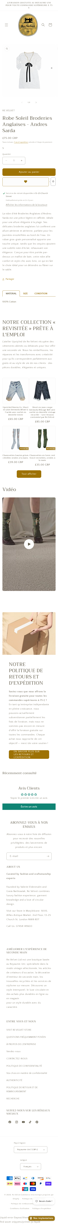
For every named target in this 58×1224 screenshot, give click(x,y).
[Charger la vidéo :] (29, 544)
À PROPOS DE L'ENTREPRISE (21, 1044)
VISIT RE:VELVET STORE (18, 1030)
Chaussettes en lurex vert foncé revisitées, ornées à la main (42, 458)
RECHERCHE (12, 1098)
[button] (6, 24)
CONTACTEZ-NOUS (16, 1058)
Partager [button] (10, 279)
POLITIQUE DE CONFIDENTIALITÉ (24, 1066)
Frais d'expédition (21, 142)
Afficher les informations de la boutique (26, 205)
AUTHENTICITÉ (14, 1080)
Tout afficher (29, 474)
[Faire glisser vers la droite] (36, 102)
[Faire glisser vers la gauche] (21, 102)
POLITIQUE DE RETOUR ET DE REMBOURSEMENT (22, 1089)
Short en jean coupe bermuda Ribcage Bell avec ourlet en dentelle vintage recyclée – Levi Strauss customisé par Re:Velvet (42, 412)
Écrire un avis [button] (29, 806)
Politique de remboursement (23, 1204)
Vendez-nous (13, 1051)
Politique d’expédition (41, 1208)
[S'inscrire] (47, 856)
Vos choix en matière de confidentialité (26, 1073)
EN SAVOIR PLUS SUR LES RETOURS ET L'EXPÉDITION (27, 754)
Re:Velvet (16, 1195)
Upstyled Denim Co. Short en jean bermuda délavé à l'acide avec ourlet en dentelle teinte (16, 411)
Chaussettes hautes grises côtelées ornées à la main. (16, 456)
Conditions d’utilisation (19, 1208)
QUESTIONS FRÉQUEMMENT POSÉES (26, 1037)
